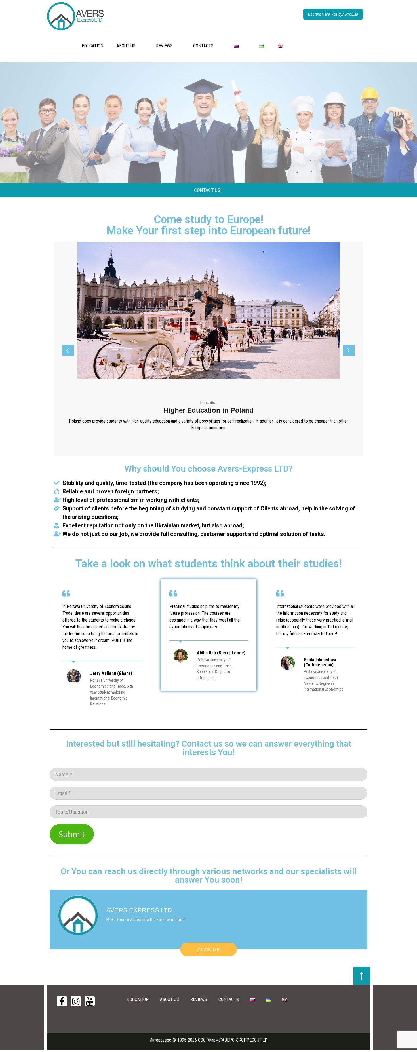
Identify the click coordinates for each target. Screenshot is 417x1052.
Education (92, 45)
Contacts (203, 45)
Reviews (164, 45)
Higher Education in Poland (209, 410)
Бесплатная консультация (333, 14)
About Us (126, 45)
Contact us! (208, 190)
